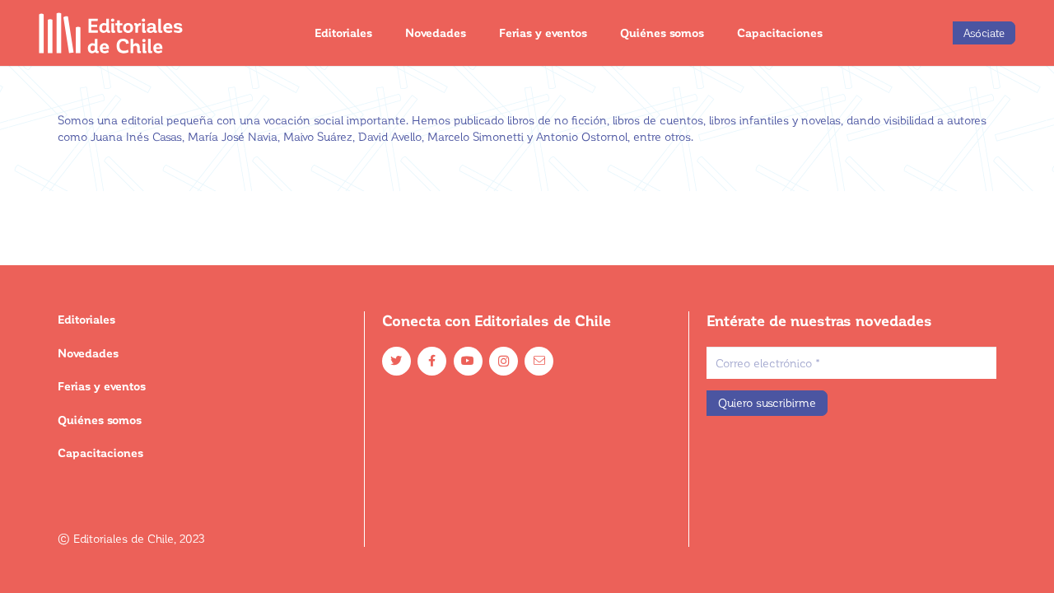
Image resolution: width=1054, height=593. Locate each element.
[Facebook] (431, 361)
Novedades (88, 353)
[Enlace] (111, 33)
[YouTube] (468, 361)
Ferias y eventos (102, 386)
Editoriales (86, 319)
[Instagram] (503, 361)
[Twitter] (396, 361)
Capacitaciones (100, 453)
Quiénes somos (100, 420)
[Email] (539, 361)
